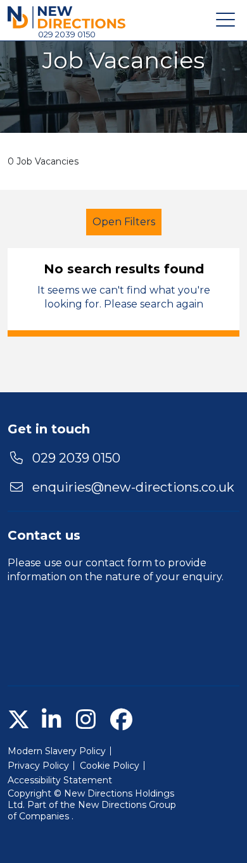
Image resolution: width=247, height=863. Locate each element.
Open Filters (123, 222)
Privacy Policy (38, 765)
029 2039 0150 (67, 34)
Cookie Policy (109, 765)
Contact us (44, 535)
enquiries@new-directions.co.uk (133, 487)
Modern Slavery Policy (57, 751)
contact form (119, 563)
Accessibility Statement (60, 780)
